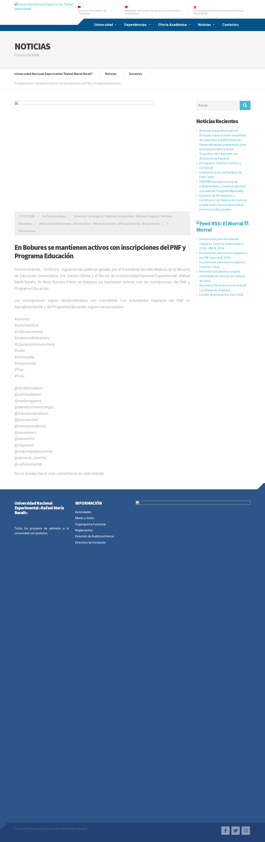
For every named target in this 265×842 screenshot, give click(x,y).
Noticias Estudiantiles (120, 216)
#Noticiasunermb (104, 223)
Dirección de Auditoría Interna (94, 536)
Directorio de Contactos (90, 542)
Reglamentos (84, 530)
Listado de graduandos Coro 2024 (221, 294)
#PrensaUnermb (129, 223)
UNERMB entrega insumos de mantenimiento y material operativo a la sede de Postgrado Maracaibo (222, 186)
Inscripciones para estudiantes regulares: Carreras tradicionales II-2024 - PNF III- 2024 (222, 243)
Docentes (80, 216)
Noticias (204, 25)
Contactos (230, 25)
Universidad (103, 25)
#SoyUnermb (151, 223)
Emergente (96, 216)
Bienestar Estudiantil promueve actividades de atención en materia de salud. (222, 276)
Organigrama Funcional (90, 524)
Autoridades (83, 512)
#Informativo (81, 223)
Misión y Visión (84, 518)
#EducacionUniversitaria (55, 223)
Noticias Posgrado (147, 216)
